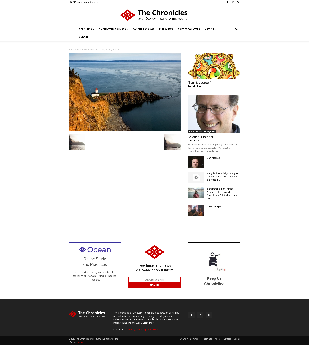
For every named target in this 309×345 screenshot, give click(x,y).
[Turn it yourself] (214, 66)
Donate (84, 36)
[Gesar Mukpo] (196, 210)
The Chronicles (195, 140)
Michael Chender (200, 137)
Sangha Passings (143, 29)
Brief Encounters (189, 29)
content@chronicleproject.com (142, 329)
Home (71, 49)
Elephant (81, 342)
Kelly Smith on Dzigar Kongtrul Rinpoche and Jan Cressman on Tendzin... (223, 176)
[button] (236, 29)
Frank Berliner (195, 86)
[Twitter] (238, 2)
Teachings (85, 29)
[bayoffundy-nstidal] (125, 130)
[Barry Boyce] (196, 162)
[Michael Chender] (214, 114)
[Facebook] (227, 2)
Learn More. (148, 322)
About (217, 338)
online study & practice (84, 2)
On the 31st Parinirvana (87, 49)
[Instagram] (232, 2)
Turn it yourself (199, 83)
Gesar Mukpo (214, 206)
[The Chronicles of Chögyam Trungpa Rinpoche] (154, 15)
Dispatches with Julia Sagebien (202, 131)
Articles (210, 29)
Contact (227, 338)
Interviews (166, 29)
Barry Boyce (213, 158)
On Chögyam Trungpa (112, 29)
